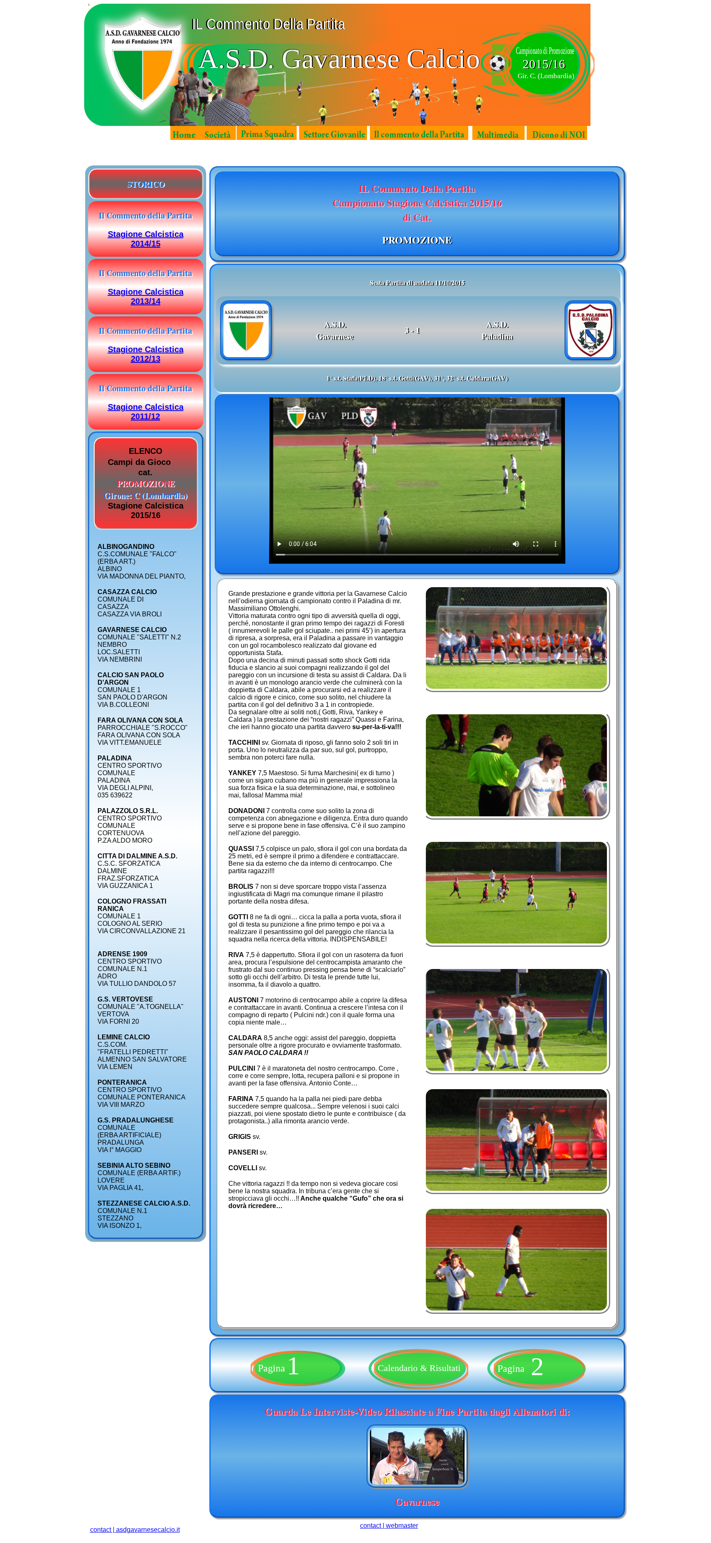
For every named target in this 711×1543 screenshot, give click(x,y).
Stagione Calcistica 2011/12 (146, 411)
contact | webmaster (389, 1525)
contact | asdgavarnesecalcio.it (135, 1529)
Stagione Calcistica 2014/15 (146, 239)
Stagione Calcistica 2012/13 (146, 354)
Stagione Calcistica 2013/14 (146, 296)
